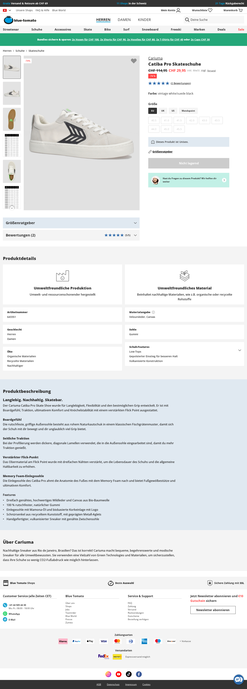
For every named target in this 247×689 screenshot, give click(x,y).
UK (162, 110)
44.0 (155, 129)
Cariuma (155, 58)
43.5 (219, 120)
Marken (199, 29)
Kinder (144, 19)
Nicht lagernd (189, 163)
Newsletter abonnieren (213, 610)
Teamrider (70, 612)
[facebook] (139, 674)
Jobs (67, 609)
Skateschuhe (36, 50)
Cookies (146, 684)
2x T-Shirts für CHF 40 (169, 39)
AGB (99, 684)
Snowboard (150, 29)
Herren (103, 19)
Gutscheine (133, 616)
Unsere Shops (24, 10)
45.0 (168, 129)
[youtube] (119, 674)
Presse (68, 619)
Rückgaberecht (229, 3)
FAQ (130, 603)
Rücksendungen (136, 612)
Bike (107, 29)
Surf (126, 29)
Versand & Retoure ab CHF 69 (25, 3)
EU (152, 110)
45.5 (181, 129)
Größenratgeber (162, 151)
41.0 (168, 120)
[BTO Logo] (42, 19)
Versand (211, 70)
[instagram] (108, 674)
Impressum (131, 684)
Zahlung (132, 606)
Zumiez (69, 622)
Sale (241, 29)
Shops (68, 606)
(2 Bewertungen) (181, 83)
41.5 (181, 120)
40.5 (155, 120)
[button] (71, 222)
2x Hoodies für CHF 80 (141, 39)
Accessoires (63, 29)
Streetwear (11, 29)
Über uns (70, 603)
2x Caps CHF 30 (200, 39)
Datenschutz (113, 684)
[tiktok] (129, 674)
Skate (88, 29)
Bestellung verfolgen (138, 619)
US (173, 110)
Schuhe (36, 29)
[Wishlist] (137, 58)
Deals (221, 29)
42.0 (193, 120)
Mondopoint (188, 110)
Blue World (59, 10)
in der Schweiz (131, 3)
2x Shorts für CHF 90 (113, 39)
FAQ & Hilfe (42, 10)
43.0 (206, 120)
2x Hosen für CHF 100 (85, 39)
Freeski (176, 29)
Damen (124, 19)
